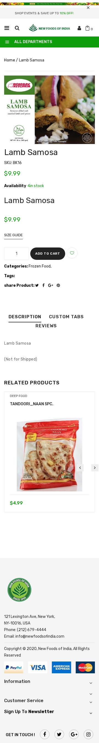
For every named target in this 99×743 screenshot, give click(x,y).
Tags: (9, 276)
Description (25, 317)
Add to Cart (47, 253)
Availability (15, 186)
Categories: (16, 266)
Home (9, 60)
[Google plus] (52, 285)
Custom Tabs (66, 317)
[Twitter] (38, 285)
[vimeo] (60, 285)
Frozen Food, (40, 266)
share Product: (19, 285)
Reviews (46, 326)
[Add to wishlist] (72, 252)
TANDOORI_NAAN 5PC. (31, 404)
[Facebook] (44, 285)
